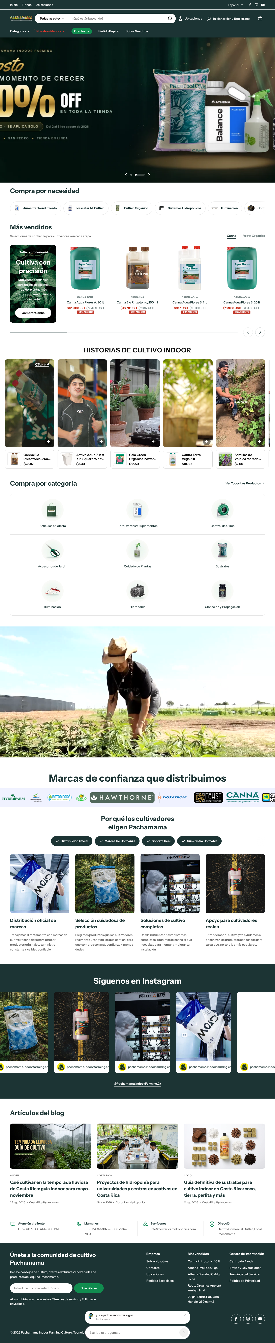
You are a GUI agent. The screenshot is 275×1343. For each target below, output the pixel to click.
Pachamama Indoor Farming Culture (46, 1332)
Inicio (14, 5)
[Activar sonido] (48, 441)
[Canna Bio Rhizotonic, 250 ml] (137, 268)
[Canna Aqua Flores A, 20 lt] (85, 268)
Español (233, 4)
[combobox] (105, 18)
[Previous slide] (126, 174)
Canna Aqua (85, 297)
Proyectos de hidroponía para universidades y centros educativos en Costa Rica (137, 1189)
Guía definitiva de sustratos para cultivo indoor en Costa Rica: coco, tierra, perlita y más (220, 1189)
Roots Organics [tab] (254, 236)
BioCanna (137, 297)
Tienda (27, 5)
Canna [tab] (231, 236)
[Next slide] (149, 174)
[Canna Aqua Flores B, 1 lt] (190, 268)
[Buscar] (170, 18)
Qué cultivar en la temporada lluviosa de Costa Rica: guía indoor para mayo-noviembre (50, 1189)
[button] (131, 175)
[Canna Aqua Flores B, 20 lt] (242, 268)
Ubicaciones (44, 5)
